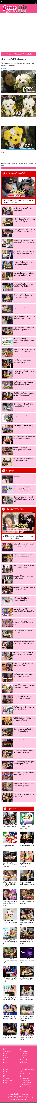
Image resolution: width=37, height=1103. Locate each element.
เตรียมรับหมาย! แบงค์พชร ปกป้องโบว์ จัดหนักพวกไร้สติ (9, 884)
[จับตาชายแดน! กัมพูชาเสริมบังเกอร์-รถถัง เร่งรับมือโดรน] (27, 1009)
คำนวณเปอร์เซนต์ (26, 1076)
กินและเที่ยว (25, 1060)
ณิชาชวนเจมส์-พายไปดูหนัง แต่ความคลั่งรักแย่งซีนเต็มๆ (23, 730)
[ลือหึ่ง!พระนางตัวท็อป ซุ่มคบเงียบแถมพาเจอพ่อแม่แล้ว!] (27, 875)
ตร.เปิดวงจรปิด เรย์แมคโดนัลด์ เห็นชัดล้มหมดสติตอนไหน (23, 459)
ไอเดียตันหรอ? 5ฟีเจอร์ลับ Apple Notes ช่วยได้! (10, 921)
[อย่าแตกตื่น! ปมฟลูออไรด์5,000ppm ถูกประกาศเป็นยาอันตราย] (7, 342)
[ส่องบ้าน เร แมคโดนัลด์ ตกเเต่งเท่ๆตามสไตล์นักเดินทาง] (27, 933)
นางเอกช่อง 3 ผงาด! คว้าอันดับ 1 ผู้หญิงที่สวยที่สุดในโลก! (24, 774)
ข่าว (5, 1053)
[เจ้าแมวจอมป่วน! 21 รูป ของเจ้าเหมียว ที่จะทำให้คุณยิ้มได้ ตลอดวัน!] (7, 500)
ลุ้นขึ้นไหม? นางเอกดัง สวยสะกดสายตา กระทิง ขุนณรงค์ (23, 784)
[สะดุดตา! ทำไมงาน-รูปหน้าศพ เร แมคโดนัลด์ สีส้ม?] (7, 579)
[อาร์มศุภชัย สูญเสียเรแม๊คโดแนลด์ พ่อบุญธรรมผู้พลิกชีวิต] (7, 222)
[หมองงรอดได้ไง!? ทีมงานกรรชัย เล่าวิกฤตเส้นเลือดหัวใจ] (7, 265)
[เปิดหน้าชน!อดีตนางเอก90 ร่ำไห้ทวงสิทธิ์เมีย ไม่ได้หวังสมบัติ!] (7, 233)
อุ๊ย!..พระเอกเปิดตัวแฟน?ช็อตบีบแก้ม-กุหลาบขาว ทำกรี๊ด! (23, 556)
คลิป (5, 1055)
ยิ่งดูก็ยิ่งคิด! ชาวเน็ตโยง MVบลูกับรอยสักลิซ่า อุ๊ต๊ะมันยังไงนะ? (23, 329)
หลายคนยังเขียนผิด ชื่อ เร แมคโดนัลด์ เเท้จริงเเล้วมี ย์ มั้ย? (23, 285)
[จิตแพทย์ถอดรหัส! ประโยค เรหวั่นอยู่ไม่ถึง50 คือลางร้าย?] (10, 856)
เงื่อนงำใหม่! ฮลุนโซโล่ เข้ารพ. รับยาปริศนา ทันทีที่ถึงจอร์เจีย (24, 350)
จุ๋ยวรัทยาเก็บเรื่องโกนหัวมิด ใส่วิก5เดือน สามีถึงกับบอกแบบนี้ (23, 654)
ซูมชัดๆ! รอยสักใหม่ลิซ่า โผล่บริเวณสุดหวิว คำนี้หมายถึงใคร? (23, 449)
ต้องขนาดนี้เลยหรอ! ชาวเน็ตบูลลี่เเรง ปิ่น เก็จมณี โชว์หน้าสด (23, 274)
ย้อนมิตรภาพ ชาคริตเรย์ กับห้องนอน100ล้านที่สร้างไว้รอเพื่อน (23, 643)
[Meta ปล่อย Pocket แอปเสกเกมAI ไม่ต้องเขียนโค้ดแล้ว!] (27, 952)
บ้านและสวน (7, 1078)
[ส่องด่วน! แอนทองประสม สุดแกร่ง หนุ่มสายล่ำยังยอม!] (7, 590)
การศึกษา (24, 1053)
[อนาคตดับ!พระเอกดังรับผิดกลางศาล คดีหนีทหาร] (27, 837)
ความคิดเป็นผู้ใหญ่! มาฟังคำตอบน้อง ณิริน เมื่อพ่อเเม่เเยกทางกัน (23, 427)
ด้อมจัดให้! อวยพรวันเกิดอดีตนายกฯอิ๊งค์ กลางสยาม (10, 903)
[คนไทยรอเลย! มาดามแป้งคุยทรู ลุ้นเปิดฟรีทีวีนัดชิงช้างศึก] (10, 971)
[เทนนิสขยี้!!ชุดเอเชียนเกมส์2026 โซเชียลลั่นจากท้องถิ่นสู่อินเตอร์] (7, 254)
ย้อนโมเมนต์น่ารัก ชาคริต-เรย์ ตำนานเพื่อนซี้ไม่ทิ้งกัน (23, 664)
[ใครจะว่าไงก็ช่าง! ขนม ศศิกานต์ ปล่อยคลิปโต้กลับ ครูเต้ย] (27, 914)
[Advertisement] (18, 32)
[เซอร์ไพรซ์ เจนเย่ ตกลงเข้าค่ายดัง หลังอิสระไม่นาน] (10, 818)
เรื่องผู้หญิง (24, 1062)
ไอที (5, 1076)
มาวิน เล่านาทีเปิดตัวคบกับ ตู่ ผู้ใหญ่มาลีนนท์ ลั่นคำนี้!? (10, 960)
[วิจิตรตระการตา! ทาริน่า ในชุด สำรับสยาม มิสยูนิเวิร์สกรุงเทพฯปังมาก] (7, 623)
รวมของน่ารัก (29, 63)
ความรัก (6, 1069)
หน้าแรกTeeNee (8, 63)
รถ (22, 1049)
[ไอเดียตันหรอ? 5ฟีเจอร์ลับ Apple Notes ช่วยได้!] (10, 914)
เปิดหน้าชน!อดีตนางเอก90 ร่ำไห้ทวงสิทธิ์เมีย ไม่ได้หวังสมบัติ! (24, 231)
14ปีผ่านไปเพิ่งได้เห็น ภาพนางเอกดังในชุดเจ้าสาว (21, 599)
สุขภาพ (6, 1062)
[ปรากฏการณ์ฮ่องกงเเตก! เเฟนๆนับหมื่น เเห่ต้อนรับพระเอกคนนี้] (7, 699)
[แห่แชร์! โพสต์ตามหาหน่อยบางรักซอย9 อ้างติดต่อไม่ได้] (27, 856)
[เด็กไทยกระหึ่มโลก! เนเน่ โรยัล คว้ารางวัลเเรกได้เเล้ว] (7, 298)
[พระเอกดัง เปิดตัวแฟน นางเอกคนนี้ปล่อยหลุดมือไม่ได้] (10, 933)
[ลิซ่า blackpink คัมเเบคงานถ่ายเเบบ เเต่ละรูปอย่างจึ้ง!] (7, 569)
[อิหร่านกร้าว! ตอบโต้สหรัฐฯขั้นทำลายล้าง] (10, 837)
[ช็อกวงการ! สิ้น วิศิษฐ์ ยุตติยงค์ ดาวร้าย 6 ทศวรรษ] (7, 418)
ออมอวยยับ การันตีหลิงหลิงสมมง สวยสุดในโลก (9, 1017)
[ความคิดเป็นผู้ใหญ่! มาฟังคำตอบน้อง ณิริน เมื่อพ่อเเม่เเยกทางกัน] (7, 429)
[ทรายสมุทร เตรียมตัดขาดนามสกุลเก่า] (27, 894)
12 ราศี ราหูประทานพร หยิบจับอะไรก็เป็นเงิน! (26, 979)
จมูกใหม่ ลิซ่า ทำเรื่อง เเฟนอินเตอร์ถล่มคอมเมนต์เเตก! (23, 675)
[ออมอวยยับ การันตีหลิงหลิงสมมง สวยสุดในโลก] (10, 1009)
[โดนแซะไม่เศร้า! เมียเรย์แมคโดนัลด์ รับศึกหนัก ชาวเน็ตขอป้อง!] (7, 440)
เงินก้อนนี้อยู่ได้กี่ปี (26, 1084)
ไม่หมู (5, 1071)
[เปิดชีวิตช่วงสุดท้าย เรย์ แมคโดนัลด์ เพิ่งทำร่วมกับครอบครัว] (7, 396)
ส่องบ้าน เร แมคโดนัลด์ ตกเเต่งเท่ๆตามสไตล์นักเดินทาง (26, 941)
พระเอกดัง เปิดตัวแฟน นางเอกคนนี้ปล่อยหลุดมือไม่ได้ (10, 941)
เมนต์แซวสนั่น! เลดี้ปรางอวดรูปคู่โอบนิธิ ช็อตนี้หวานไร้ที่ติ (24, 752)
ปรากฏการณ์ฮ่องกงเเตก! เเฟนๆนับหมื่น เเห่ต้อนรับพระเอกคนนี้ (23, 697)
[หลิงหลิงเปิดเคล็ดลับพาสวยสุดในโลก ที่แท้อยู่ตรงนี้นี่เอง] (7, 765)
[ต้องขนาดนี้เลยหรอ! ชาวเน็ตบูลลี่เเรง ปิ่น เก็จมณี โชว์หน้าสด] (7, 276)
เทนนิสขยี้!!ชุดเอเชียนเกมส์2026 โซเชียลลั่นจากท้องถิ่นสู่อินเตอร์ (23, 252)
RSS (19, 1099)
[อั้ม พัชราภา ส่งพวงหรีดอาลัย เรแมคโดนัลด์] (7, 211)
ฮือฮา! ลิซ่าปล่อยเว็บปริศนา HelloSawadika (26, 998)
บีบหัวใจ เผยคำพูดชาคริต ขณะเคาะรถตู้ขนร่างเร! (23, 361)
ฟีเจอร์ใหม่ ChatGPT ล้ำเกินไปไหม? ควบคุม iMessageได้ (27, 826)
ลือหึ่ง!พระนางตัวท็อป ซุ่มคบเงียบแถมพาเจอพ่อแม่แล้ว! (27, 884)
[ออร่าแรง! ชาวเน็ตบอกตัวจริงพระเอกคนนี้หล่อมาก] (7, 743)
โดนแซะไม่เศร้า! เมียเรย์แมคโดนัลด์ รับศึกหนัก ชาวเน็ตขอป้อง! (24, 438)
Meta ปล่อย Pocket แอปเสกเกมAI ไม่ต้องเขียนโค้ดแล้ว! (27, 960)
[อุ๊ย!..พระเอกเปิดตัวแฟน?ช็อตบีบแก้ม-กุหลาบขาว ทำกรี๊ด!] (7, 558)
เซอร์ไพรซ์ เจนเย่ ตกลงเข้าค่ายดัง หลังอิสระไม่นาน (10, 825)
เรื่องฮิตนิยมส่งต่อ (19, 63)
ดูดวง (5, 1082)
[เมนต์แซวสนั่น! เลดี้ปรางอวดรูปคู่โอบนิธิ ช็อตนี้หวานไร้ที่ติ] (7, 754)
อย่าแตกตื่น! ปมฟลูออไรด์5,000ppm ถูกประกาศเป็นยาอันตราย (24, 341)
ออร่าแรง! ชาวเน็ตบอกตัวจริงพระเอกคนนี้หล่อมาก (22, 741)
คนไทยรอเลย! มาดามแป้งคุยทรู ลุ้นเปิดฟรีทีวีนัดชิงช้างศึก (10, 980)
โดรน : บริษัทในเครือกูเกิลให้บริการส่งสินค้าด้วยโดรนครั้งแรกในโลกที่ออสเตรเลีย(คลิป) (23, 489)
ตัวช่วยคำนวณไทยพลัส (28, 1087)
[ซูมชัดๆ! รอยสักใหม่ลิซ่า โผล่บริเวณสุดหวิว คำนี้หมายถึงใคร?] (7, 451)
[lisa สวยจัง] (7, 479)
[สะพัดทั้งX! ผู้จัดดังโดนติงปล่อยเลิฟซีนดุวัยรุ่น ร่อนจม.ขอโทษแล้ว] (7, 243)
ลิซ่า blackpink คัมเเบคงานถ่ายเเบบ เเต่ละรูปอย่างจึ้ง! (23, 567)
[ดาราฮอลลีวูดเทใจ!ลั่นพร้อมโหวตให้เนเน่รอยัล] (10, 1029)
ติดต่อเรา (24, 1099)
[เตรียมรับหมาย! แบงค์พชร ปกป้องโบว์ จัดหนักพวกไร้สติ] (10, 875)
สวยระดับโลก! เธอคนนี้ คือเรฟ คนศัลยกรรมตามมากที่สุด (24, 686)
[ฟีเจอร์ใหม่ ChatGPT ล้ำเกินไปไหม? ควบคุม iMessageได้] (27, 818)
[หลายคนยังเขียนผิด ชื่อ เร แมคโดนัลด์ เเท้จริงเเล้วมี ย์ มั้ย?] (7, 287)
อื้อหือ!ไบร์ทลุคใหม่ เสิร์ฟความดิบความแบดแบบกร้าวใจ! (24, 545)
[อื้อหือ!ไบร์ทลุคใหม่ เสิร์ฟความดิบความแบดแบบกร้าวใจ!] (7, 547)
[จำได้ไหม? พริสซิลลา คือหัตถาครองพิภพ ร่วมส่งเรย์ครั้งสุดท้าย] (18, 522)
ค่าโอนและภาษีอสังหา (27, 1074)
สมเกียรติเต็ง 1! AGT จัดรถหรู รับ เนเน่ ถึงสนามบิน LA (26, 1037)
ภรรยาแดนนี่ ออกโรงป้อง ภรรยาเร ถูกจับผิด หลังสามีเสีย (23, 307)
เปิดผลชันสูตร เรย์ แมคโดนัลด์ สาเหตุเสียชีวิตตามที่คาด (23, 405)
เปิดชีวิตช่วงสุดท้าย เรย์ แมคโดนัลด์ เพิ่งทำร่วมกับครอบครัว (23, 394)
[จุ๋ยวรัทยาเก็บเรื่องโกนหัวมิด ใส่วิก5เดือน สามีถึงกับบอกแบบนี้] (7, 656)
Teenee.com (25, 1094)
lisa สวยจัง (16, 476)
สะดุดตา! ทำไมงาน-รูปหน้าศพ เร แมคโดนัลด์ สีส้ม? (24, 577)
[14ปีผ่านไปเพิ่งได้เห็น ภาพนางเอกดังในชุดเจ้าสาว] (7, 601)
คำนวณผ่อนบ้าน (26, 1078)
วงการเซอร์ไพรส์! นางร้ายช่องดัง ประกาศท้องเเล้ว (23, 632)
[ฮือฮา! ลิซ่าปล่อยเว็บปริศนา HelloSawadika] (27, 990)
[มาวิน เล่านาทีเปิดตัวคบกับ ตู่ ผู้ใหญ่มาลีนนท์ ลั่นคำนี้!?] (10, 952)
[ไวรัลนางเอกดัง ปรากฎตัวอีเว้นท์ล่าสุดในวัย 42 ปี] (7, 797)
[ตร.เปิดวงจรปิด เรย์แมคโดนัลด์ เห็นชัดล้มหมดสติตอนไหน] (7, 461)
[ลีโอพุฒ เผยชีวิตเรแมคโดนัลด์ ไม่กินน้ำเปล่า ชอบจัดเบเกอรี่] (7, 320)
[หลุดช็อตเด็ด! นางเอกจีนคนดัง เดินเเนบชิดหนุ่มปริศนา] (7, 385)
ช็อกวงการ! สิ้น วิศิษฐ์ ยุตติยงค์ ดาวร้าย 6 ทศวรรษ (23, 416)
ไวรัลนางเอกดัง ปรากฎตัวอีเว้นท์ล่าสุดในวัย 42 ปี (23, 795)
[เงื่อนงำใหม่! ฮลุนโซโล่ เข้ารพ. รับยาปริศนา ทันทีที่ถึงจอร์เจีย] (7, 352)
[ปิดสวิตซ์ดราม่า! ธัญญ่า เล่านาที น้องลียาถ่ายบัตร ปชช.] (7, 374)
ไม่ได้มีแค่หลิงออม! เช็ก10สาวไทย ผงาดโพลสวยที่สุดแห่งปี (24, 719)
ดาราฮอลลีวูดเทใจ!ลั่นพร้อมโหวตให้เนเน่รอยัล (9, 1036)
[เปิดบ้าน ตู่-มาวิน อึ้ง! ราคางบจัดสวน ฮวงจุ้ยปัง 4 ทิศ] (7, 710)
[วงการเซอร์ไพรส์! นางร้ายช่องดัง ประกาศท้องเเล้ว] (7, 634)
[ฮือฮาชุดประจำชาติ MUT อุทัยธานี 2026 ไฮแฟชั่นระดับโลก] (7, 612)
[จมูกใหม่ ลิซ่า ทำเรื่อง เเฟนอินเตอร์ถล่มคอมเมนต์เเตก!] (7, 677)
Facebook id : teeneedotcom (20, 1098)
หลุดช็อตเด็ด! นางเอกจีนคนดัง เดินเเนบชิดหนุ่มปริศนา (23, 383)
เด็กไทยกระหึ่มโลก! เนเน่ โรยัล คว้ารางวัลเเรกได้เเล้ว (23, 296)
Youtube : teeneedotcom (15, 1096)
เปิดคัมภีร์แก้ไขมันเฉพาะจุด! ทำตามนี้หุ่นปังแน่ (9, 998)
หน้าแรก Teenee (8, 1049)
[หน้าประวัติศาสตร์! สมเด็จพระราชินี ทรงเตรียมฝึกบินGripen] (18, 187)
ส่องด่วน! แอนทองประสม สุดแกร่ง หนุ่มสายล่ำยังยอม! (24, 588)
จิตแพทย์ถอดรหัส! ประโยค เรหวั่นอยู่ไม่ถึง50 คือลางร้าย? (10, 865)
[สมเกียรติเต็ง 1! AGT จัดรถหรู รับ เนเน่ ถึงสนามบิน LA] (27, 1029)
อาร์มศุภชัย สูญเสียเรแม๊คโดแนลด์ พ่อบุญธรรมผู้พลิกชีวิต (24, 220)
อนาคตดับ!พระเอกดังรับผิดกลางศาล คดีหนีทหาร (27, 845)
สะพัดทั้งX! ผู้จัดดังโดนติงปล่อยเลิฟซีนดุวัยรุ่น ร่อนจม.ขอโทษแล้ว (24, 241)
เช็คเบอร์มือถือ (8, 1080)
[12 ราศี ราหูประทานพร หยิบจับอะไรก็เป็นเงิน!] (27, 971)
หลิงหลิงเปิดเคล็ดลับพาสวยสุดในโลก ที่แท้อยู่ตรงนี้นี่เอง (23, 763)
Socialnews (25, 1051)
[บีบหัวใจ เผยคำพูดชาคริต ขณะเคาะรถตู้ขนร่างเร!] (7, 363)
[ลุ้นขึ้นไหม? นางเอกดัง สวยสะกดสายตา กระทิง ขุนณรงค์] (7, 786)
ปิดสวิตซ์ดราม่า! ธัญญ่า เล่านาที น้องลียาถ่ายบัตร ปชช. (23, 372)
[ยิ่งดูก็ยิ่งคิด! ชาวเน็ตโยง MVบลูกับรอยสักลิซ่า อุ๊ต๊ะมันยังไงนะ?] (7, 331)
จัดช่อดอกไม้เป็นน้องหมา (8, 65)
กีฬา (5, 1060)
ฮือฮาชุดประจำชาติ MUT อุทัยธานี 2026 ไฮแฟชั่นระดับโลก (24, 610)
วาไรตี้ (6, 1057)
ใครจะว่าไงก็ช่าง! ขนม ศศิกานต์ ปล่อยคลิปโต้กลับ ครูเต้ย (27, 922)
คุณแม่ (6, 1074)
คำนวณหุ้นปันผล (26, 1080)
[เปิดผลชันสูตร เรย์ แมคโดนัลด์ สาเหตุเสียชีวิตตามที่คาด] (7, 407)
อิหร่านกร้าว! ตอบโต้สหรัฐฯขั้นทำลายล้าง (8, 845)
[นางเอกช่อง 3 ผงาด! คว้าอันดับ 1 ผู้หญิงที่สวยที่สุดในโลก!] (7, 776)
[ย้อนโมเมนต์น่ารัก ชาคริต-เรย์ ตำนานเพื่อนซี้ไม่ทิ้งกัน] (7, 666)
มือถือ (23, 1057)
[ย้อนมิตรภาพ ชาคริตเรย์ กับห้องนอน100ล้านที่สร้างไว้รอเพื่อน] (7, 645)
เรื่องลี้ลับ (24, 1055)
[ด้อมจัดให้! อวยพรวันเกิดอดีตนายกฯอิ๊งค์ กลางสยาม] (10, 894)
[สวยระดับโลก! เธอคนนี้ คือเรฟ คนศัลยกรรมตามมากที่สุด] (7, 688)
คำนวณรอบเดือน (26, 1082)
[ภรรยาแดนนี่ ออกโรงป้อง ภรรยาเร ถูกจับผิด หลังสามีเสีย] (7, 309)
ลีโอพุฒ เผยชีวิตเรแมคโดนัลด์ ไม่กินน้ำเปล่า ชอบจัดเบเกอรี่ (24, 318)
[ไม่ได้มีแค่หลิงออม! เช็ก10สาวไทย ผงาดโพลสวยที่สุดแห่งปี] (7, 721)
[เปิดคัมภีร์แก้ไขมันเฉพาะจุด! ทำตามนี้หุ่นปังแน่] (10, 990)
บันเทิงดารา (7, 1051)
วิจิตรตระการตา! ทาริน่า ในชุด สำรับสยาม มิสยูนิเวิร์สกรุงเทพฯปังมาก (24, 622)
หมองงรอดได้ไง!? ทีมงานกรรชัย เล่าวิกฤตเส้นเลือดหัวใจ (23, 263)
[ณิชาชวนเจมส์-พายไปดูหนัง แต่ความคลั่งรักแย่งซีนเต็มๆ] (7, 732)
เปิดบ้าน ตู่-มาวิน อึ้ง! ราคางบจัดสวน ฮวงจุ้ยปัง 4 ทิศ (23, 708)
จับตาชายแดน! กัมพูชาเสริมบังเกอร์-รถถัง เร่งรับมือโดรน (26, 1018)
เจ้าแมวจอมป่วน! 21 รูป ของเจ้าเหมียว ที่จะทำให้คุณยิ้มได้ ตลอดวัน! (23, 499)
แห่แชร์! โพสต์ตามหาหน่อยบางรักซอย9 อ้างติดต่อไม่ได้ (26, 865)
